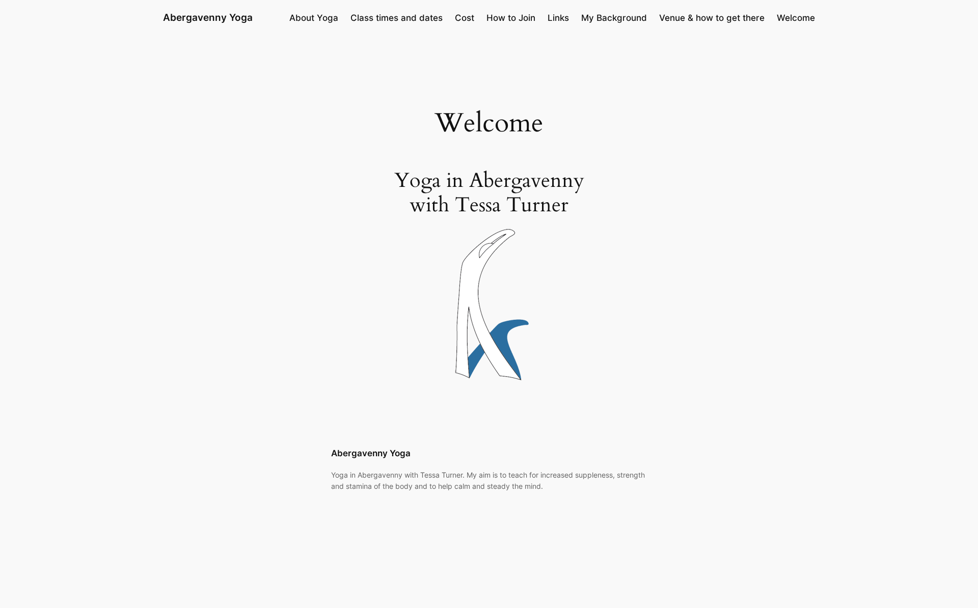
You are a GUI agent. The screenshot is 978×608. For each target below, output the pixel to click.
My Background (614, 18)
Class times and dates (396, 18)
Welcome (796, 18)
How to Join (510, 18)
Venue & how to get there (712, 18)
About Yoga (313, 18)
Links (558, 18)
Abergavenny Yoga (208, 17)
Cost (464, 18)
